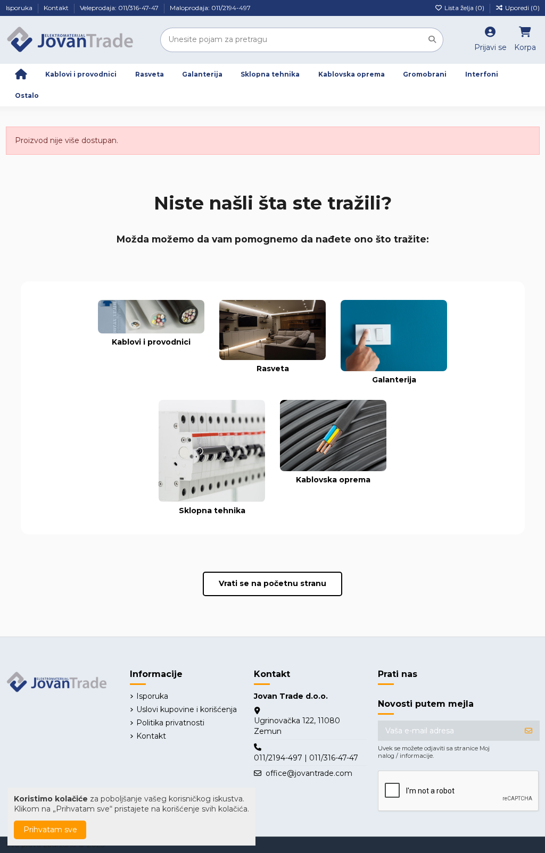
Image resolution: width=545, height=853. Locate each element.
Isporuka (20, 8)
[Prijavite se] (528, 731)
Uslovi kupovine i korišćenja (186, 709)
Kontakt (57, 8)
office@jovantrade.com (309, 773)
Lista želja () (464, 8)
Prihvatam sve (50, 829)
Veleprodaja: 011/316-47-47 (120, 8)
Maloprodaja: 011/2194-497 (210, 8)
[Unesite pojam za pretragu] (432, 40)
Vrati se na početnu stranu (272, 583)
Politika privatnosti (170, 722)
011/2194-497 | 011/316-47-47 (306, 758)
